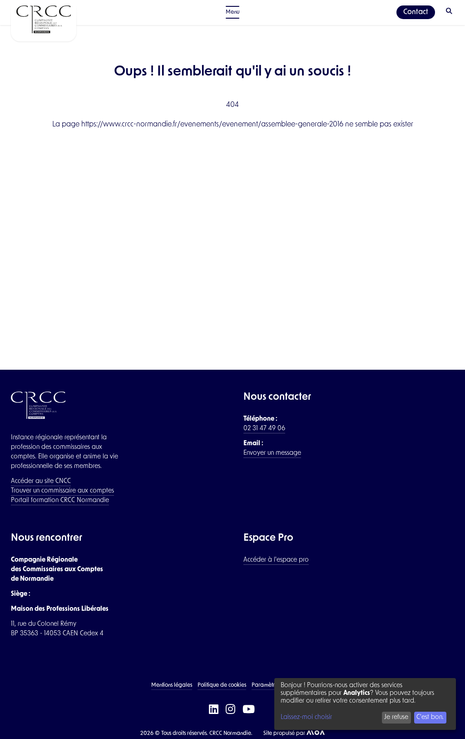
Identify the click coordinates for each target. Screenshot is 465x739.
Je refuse (396, 717)
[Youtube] (249, 710)
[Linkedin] (214, 710)
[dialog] (365, 704)
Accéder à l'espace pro (276, 560)
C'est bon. (430, 717)
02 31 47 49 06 (264, 428)
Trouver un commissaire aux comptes (62, 491)
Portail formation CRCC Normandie (60, 500)
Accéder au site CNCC (41, 481)
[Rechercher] (450, 12)
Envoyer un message (272, 453)
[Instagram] (231, 710)
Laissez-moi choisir (306, 717)
